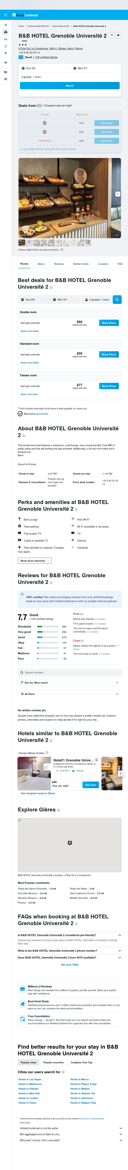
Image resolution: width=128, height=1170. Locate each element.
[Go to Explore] (5, 53)
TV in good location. (89, 623)
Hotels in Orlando (28, 1088)
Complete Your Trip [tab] (81, 1062)
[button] (5, 15)
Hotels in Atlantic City (82, 1093)
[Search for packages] (5, 46)
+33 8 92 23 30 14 (29, 52)
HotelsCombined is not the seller (39, 1128)
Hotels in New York (29, 1093)
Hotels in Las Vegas (29, 1079)
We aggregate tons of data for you (40, 1134)
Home (21, 26)
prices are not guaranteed (92, 1118)
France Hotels (34, 26)
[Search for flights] (5, 25)
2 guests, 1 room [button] (31, 77)
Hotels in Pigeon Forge (83, 1084)
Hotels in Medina (80, 1088)
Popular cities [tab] (28, 1062)
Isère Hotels (58, 26)
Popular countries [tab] (53, 1062)
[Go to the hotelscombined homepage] (25, 14)
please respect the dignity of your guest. (96, 647)
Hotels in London (28, 1098)
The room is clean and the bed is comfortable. (90, 630)
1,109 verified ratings (45, 57)
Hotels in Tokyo (27, 1102)
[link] (38, 793)
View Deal (90, 785)
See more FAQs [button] (69, 964)
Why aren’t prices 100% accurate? (40, 1140)
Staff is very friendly (89, 619)
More (21, 455)
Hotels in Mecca (79, 1079)
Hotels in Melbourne (30, 1084)
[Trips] (5, 62)
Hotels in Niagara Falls (83, 1102)
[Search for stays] (5, 32)
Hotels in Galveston (81, 1098)
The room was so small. (91, 653)
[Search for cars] (5, 39)
